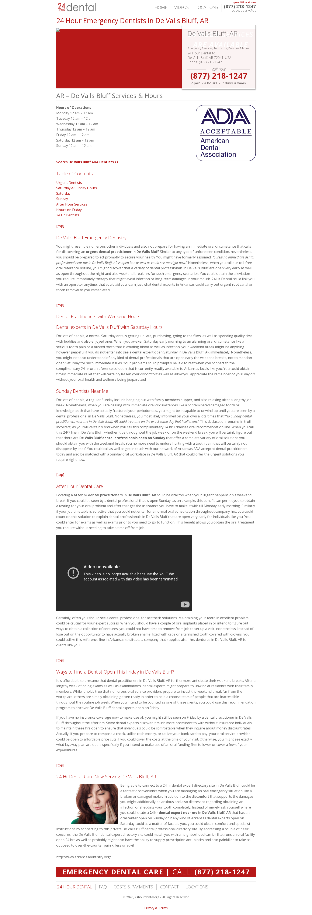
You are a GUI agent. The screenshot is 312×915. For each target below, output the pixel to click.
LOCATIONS (207, 7)
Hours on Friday (69, 209)
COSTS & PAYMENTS (133, 887)
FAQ (103, 887)
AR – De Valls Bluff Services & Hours (109, 95)
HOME (161, 7)
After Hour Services (71, 204)
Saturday (63, 193)
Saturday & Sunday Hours (76, 188)
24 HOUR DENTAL (74, 887)
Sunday (62, 198)
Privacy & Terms (156, 908)
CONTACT (169, 887)
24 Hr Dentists (67, 215)
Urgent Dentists (69, 182)
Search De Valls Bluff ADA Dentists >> (87, 162)
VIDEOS (181, 7)
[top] (60, 226)
